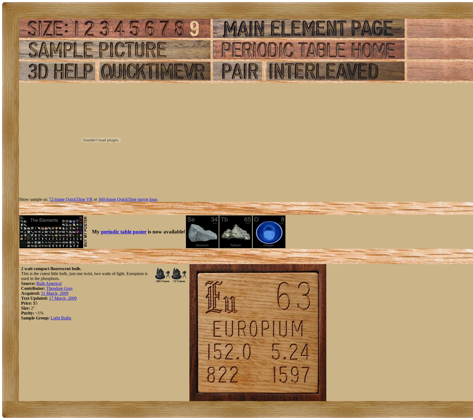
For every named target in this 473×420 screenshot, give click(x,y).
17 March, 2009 (63, 298)
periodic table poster (123, 232)
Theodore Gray (59, 288)
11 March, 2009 (54, 293)
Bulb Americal (49, 283)
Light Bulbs (61, 318)
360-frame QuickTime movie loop (127, 199)
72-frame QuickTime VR (71, 199)
